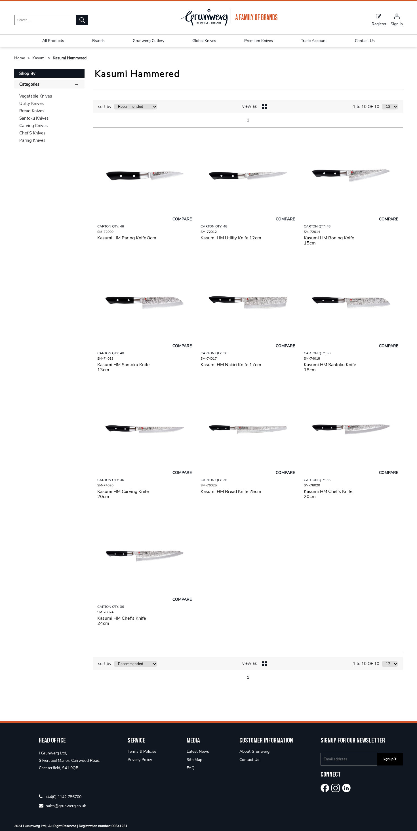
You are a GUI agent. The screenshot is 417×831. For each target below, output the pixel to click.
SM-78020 (312, 485)
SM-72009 (105, 231)
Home (20, 58)
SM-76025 (209, 485)
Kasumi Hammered (70, 58)
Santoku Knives (34, 118)
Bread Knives (31, 111)
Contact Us (249, 759)
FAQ (191, 768)
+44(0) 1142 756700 (62, 796)
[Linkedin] (346, 788)
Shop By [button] (27, 73)
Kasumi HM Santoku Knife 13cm (123, 367)
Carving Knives (33, 125)
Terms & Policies (142, 751)
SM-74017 (209, 358)
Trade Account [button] (314, 40)
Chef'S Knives (32, 133)
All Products (53, 40)
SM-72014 (312, 231)
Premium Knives (258, 40)
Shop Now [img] (144, 257)
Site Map (194, 759)
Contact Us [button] (365, 40)
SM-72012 (209, 231)
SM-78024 (105, 612)
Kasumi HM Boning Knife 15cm (329, 240)
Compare (182, 219)
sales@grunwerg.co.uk (65, 805)
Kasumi (39, 58)
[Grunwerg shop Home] (229, 24)
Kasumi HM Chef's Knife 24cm (121, 621)
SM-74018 (312, 358)
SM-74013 (105, 358)
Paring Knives (32, 140)
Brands (98, 40)
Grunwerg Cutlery (148, 40)
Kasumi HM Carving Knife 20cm (123, 494)
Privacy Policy (140, 759)
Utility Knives (31, 103)
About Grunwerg (254, 751)
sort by (104, 106)
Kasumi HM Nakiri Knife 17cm (231, 365)
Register (379, 23)
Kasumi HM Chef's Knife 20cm (328, 494)
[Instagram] (335, 788)
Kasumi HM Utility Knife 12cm (231, 238)
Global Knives (204, 40)
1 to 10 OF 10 (366, 106)
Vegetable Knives (35, 96)
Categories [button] (29, 84)
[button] (82, 20)
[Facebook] (325, 788)
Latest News (198, 751)
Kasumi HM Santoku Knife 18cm (330, 367)
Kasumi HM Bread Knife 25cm (231, 491)
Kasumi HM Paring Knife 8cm (126, 238)
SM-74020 (105, 485)
